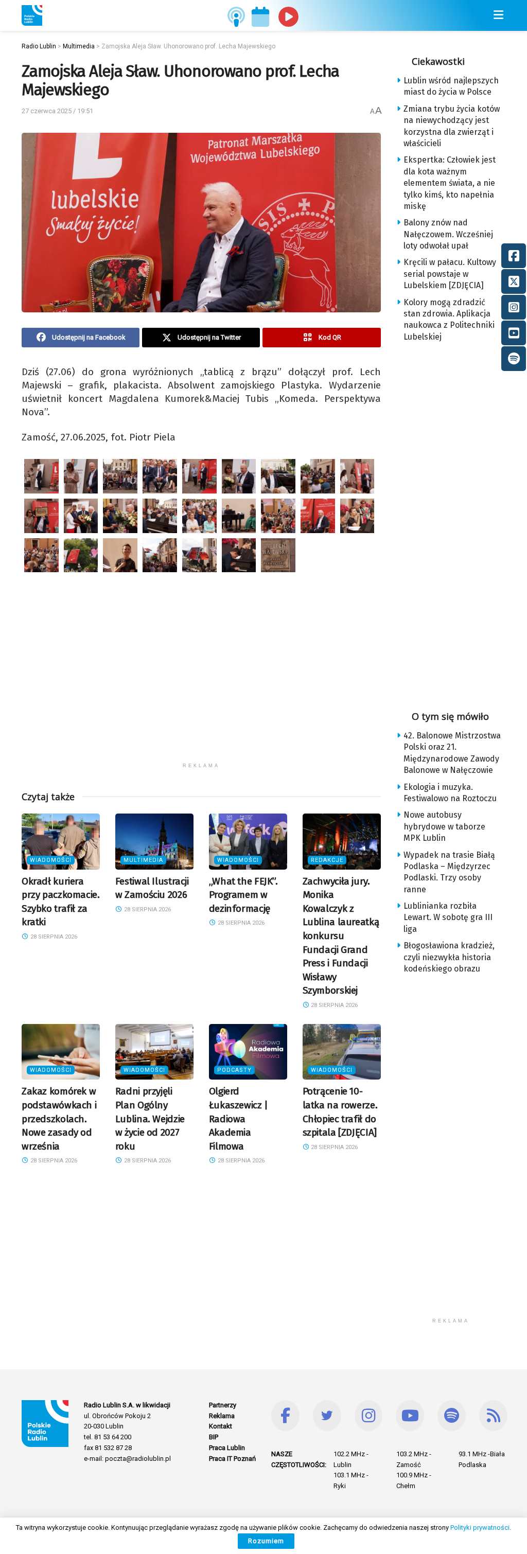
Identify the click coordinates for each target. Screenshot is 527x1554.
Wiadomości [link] (51, 860)
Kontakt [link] (220, 1426)
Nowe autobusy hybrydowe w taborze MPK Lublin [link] (444, 826)
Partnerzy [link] (222, 1405)
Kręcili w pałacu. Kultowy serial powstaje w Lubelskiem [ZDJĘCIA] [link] (449, 273)
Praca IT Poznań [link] (232, 1458)
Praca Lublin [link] (227, 1448)
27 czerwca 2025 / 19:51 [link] (57, 111)
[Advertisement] (201, 685)
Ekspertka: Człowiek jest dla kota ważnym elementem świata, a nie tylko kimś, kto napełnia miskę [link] (449, 183)
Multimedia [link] (143, 860)
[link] (32, 15)
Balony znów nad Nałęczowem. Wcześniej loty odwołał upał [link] (448, 234)
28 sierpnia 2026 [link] (53, 936)
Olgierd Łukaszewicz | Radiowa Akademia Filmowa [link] (238, 1118)
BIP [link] (213, 1437)
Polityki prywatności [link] (480, 1527)
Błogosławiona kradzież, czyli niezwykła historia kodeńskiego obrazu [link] (449, 957)
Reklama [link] (222, 1416)
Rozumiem (266, 1541)
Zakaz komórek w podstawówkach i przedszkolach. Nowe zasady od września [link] (59, 1118)
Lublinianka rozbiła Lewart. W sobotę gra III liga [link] (448, 917)
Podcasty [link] (234, 1070)
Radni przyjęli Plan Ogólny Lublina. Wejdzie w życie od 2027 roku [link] (150, 1118)
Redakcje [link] (327, 860)
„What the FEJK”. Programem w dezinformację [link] (243, 894)
